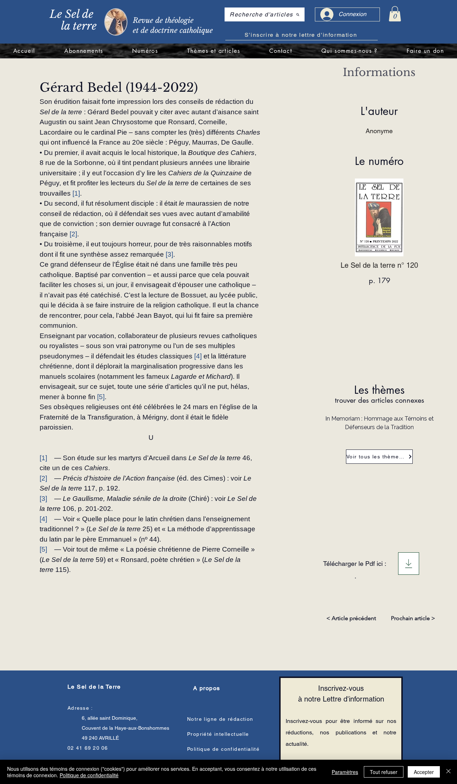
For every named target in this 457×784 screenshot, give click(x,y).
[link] (394, 13)
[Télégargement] (408, 563)
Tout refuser (383, 771)
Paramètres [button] (345, 771)
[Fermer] (448, 771)
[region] (134, 21)
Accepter (424, 771)
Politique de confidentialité (89, 775)
